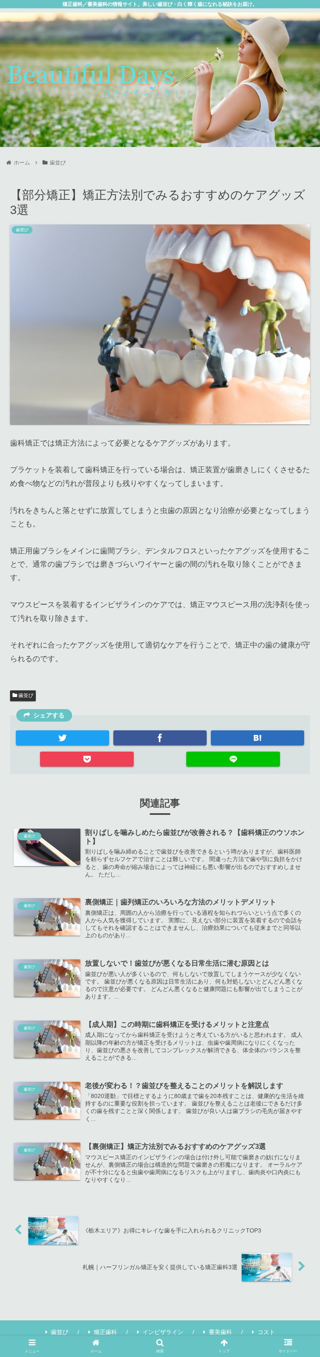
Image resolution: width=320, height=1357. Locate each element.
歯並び (25, 695)
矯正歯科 (105, 1332)
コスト (266, 1332)
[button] (296, 939)
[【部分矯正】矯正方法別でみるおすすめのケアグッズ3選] (258, 737)
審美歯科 (220, 1332)
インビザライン (162, 1332)
